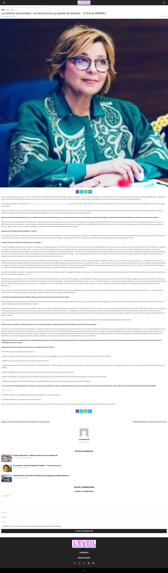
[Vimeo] (88, 563)
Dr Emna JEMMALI (7, 390)
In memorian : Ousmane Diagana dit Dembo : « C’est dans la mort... (37, 465)
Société (12, 9)
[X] (81, 191)
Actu (8, 7)
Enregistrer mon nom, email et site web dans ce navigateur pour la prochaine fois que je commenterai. (32, 526)
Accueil (3, 7)
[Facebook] (77, 191)
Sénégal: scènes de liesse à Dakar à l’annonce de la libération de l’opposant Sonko (25, 422)
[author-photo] (84, 437)
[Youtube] (93, 563)
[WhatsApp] (86, 191)
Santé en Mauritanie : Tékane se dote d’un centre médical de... (36, 455)
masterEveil (6, 16)
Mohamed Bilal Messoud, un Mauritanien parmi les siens (150, 422)
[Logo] (84, 547)
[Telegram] (90, 191)
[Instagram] (79, 563)
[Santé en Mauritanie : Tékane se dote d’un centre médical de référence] (6, 458)
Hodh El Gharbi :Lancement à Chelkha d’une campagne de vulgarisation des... (41, 475)
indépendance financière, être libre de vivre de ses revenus (49, 204)
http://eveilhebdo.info (84, 442)
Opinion (7, 9)
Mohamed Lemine (18, 457)
